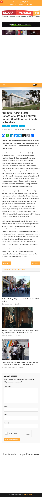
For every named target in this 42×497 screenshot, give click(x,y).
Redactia (18, 129)
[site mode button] (35, 85)
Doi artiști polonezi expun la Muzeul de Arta (36, 263)
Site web (6, 423)
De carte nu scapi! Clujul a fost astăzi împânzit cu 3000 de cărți (20, 300)
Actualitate (6, 126)
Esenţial (14, 126)
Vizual (22, 126)
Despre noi (13, 4)
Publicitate (29, 4)
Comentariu (8, 386)
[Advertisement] (21, 61)
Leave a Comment (29, 129)
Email (5, 415)
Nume (6, 406)
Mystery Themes (28, 494)
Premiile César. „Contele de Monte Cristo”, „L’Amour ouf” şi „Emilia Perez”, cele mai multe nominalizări (20, 332)
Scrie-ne (21, 4)
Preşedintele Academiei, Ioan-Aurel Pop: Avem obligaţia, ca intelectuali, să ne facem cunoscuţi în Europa (21, 363)
